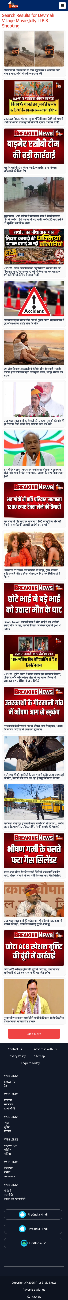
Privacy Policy (17, 1056)
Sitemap (39, 1056)
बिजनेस (8, 1100)
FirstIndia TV (37, 1243)
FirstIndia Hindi (38, 1214)
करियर (7, 1154)
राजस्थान (8, 1168)
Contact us (15, 1049)
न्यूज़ (6, 1123)
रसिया (7, 1172)
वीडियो (7, 1191)
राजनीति (8, 1195)
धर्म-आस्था (9, 1176)
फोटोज (7, 1149)
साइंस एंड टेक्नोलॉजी (14, 1199)
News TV (10, 1082)
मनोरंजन (8, 1104)
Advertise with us (45, 1049)
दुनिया (7, 1127)
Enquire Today (30, 1063)
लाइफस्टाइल (10, 1145)
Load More (34, 1034)
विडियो (7, 1131)
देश (5, 1086)
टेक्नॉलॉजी (9, 1108)
